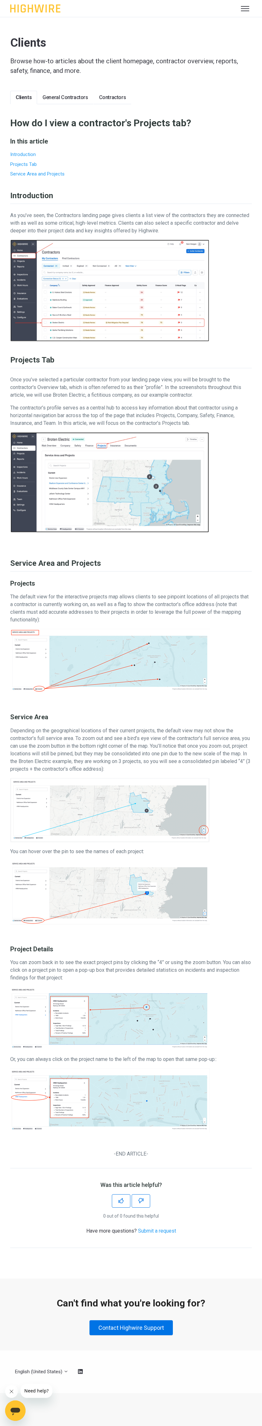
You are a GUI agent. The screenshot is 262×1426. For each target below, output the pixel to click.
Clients (24, 97)
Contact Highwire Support (131, 1327)
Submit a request (157, 1231)
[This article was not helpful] (141, 1201)
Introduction (23, 154)
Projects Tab (23, 164)
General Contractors (65, 97)
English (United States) (39, 1372)
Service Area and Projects (37, 174)
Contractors (112, 97)
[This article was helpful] (121, 1201)
